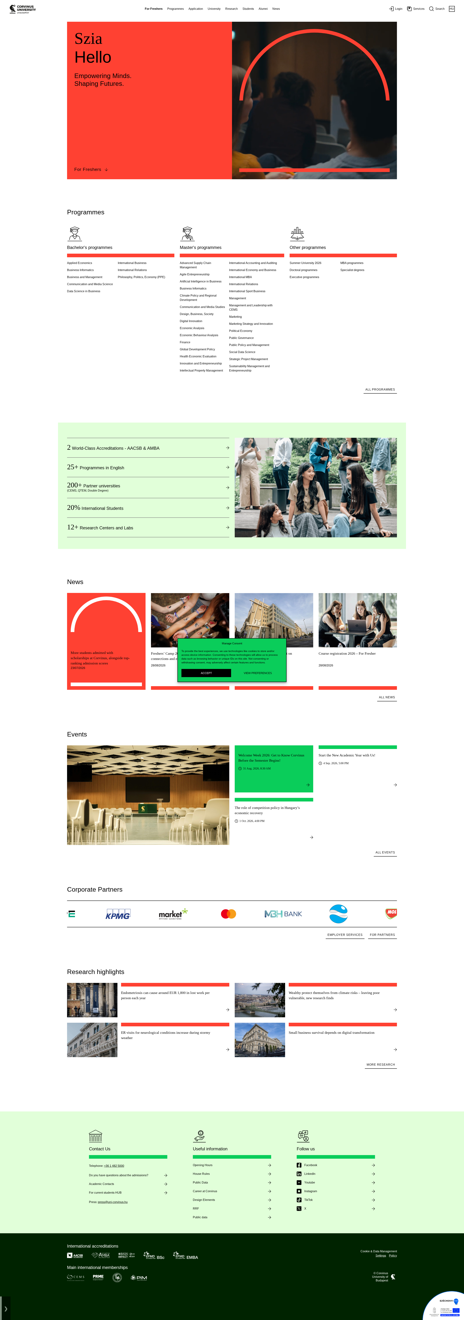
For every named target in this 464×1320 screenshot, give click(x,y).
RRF (196, 1208)
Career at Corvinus (205, 1191)
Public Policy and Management (249, 345)
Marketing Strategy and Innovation (251, 323)
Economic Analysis (192, 328)
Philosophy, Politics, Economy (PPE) (141, 277)
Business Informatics (80, 270)
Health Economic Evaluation (198, 356)
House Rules (201, 1173)
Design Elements (204, 1199)
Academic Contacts (101, 1183)
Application (195, 8)
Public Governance (241, 337)
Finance (185, 342)
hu (452, 8)
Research (231, 8)
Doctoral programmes (303, 270)
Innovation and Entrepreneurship (201, 363)
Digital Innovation (191, 321)
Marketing (235, 316)
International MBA (240, 277)
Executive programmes (304, 277)
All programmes (380, 389)
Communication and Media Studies (202, 307)
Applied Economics (79, 263)
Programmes (175, 8)
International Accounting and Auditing (253, 263)
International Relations (132, 270)
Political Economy (240, 330)
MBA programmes (351, 263)
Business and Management (84, 277)
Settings (381, 1255)
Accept (206, 672)
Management (237, 298)
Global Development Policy (197, 349)
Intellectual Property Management (201, 370)
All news (387, 697)
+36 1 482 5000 (114, 1165)
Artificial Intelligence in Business (200, 281)
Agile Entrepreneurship (195, 274)
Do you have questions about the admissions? (118, 1175)
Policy (393, 1255)
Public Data (200, 1182)
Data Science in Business (83, 291)
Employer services (345, 934)
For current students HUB (105, 1192)
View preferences (258, 672)
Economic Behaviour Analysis (199, 335)
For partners (382, 934)
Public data (200, 1217)
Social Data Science (242, 352)
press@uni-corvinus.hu (113, 1202)
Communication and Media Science (90, 284)
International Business (132, 263)
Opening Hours (202, 1165)
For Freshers (87, 169)
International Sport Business (247, 291)
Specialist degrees (352, 270)
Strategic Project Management (248, 359)
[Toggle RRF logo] (6, 1308)
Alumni (263, 8)
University (214, 8)
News (276, 8)
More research (381, 1064)
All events (385, 852)
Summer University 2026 (305, 263)
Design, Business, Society (197, 314)
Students (248, 8)
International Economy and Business (252, 270)
